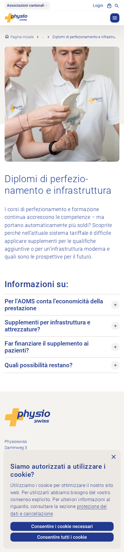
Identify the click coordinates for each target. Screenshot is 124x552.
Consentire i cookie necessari (62, 526)
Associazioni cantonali (25, 5)
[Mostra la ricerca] (116, 5)
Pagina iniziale (22, 37)
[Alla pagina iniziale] (27, 417)
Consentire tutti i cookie (62, 537)
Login (98, 5)
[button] (114, 18)
